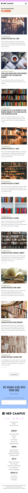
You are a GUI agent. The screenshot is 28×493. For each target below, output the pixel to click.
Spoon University (14, 450)
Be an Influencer (14, 467)
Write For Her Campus (14, 462)
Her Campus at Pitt (5, 108)
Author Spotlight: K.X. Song (10, 148)
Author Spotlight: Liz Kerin (10, 218)
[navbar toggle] (26, 3)
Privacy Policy (14, 439)
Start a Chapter (14, 464)
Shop (14, 438)
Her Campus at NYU (5, 36)
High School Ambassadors (14, 465)
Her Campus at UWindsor (7, 71)
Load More (14, 374)
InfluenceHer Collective (14, 453)
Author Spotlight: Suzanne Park (11, 357)
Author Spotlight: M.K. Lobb (10, 38)
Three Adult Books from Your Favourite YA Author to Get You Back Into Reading (14, 75)
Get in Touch (14, 476)
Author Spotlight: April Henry (11, 287)
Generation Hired (14, 455)
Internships (14, 479)
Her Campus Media (14, 434)
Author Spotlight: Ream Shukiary (12, 322)
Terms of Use (14, 441)
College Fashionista (14, 452)
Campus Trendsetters (14, 469)
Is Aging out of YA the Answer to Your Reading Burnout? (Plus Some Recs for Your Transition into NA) (13, 112)
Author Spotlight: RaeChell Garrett (12, 253)
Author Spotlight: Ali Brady (10, 183)
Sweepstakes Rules (14, 443)
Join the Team (14, 478)
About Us (14, 436)
